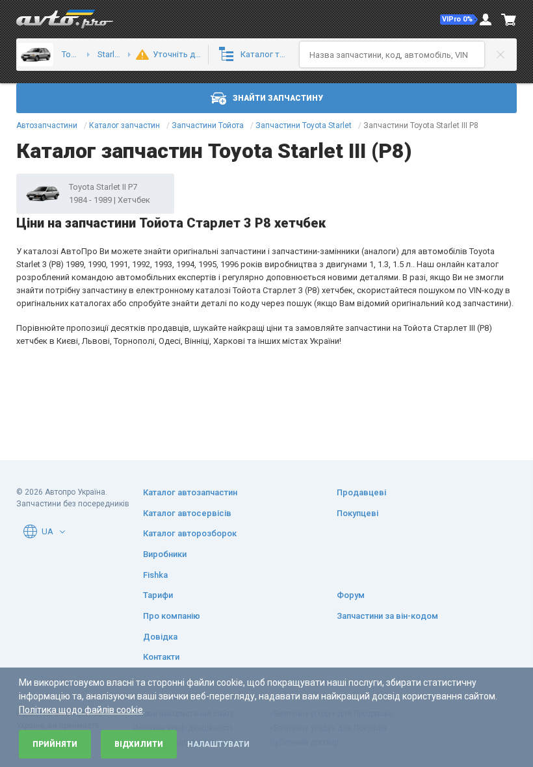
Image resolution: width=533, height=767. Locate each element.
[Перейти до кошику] (509, 19)
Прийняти (54, 744)
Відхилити (138, 744)
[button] (459, 19)
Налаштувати (218, 744)
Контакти (161, 657)
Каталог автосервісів (187, 513)
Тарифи (158, 595)
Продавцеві (361, 492)
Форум (351, 595)
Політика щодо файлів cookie (81, 710)
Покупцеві (357, 513)
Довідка (160, 637)
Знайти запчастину (278, 98)
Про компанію (171, 616)
